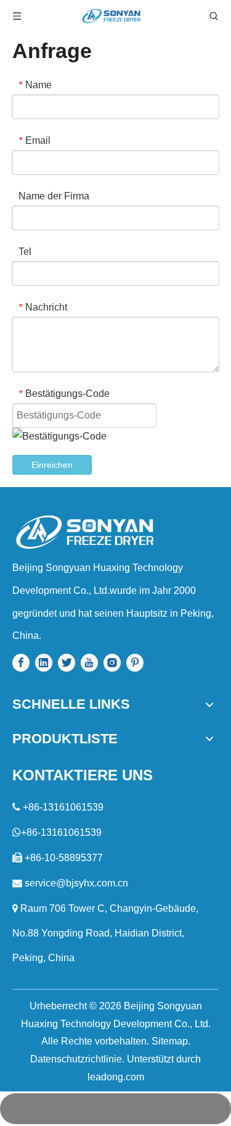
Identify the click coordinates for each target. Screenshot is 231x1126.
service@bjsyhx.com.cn (76, 883)
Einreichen (52, 465)
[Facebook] (21, 663)
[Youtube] (89, 663)
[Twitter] (66, 663)
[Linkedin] (43, 663)
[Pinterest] (135, 663)
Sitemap (170, 1041)
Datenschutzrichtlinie (76, 1059)
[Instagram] (112, 663)
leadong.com (115, 1077)
